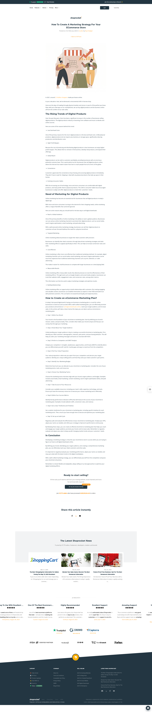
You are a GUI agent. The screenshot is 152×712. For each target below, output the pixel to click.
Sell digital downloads (83, 683)
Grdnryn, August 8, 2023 (56, 619)
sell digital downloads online (72, 307)
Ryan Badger (89, 31)
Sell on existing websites (84, 673)
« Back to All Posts (76, 36)
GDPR (54, 683)
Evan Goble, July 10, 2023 (115, 619)
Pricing (51, 7)
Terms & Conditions (58, 675)
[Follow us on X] (106, 691)
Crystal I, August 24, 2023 (27, 619)
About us (55, 673)
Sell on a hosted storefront (84, 678)
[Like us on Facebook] (110, 691)
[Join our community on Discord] (102, 691)
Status (43, 699)
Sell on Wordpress (82, 686)
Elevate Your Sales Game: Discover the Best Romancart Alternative (111, 681)
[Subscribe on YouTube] (114, 691)
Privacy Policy (56, 680)
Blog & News (56, 686)
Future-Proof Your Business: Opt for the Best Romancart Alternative (111, 686)
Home (31, 7)
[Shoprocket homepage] (35, 699)
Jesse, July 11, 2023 (86, 619)
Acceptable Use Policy (59, 678)
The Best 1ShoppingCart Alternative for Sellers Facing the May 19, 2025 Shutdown (111, 674)
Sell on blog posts (82, 675)
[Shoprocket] (76, 658)
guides (81, 31)
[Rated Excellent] (36, 2)
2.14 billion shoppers (61, 97)
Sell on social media (82, 680)
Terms (56, 699)
